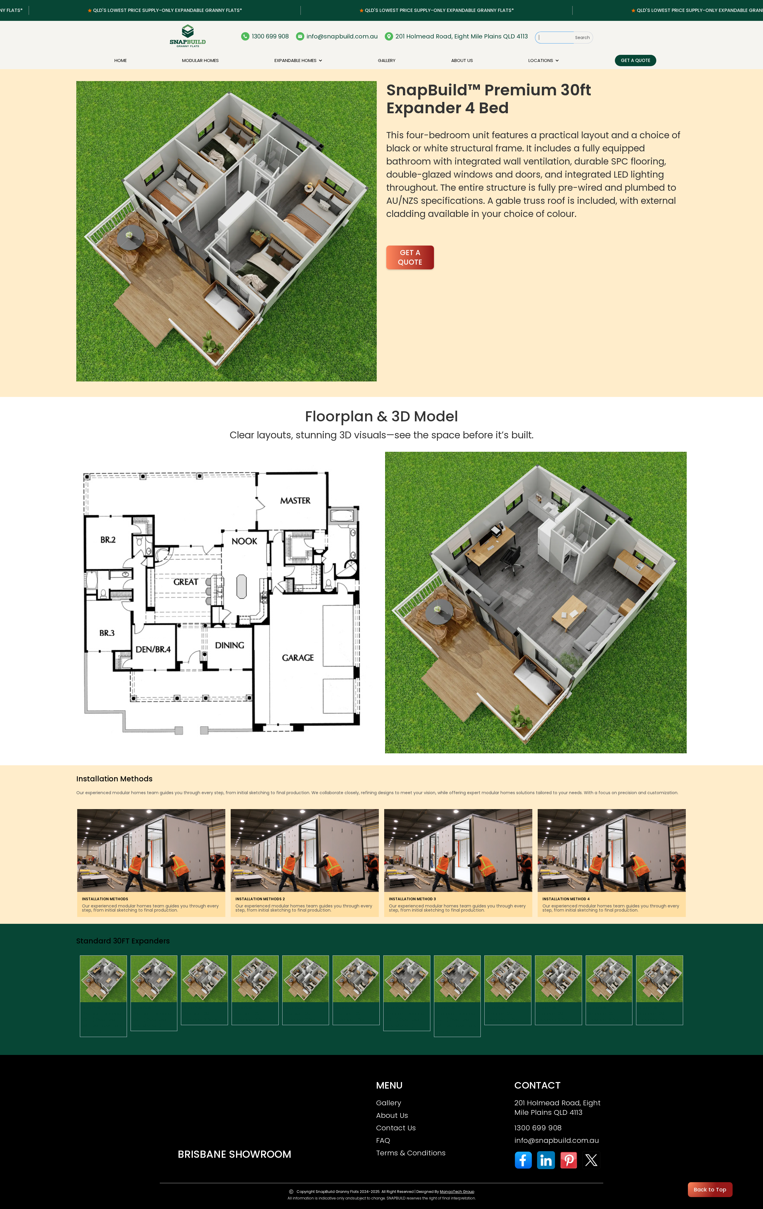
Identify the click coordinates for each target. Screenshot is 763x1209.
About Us (392, 1115)
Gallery (387, 60)
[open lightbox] (226, 231)
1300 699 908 (538, 1128)
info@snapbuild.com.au (556, 1140)
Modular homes (200, 60)
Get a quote (410, 257)
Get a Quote (635, 60)
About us (462, 60)
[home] (188, 36)
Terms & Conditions (411, 1153)
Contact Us (396, 1128)
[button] (298, 60)
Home (120, 60)
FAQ (383, 1140)
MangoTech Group (457, 1191)
